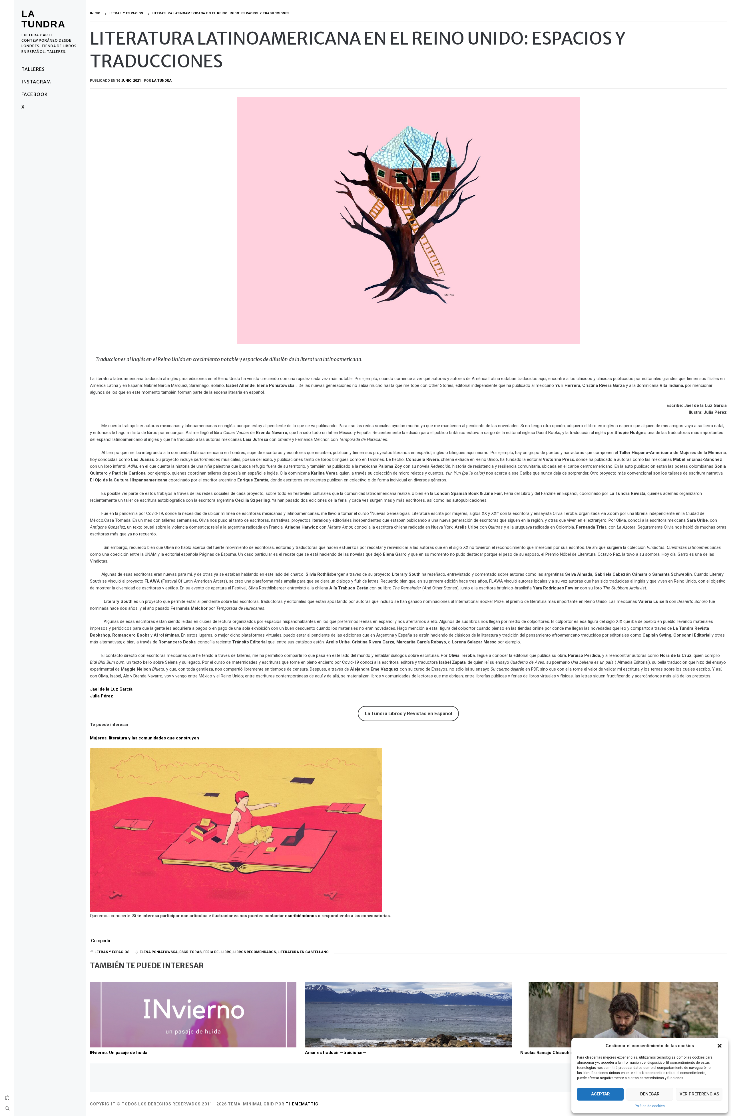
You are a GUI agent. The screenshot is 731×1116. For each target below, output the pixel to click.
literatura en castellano (303, 952)
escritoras (190, 952)
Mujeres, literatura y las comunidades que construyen (144, 738)
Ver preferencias (699, 1094)
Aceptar (600, 1094)
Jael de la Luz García (111, 689)
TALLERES (33, 69)
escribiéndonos (301, 915)
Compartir (101, 941)
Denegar (650, 1094)
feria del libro (217, 952)
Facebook (34, 94)
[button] (719, 1046)
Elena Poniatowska (159, 952)
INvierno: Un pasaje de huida (118, 1052)
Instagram (36, 82)
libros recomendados (254, 952)
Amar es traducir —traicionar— (335, 1052)
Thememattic (302, 1104)
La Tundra (43, 18)
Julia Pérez (101, 696)
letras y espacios (112, 952)
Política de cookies (650, 1106)
